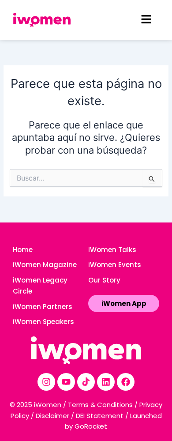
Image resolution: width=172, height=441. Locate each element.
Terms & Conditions (100, 404)
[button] (146, 19)
